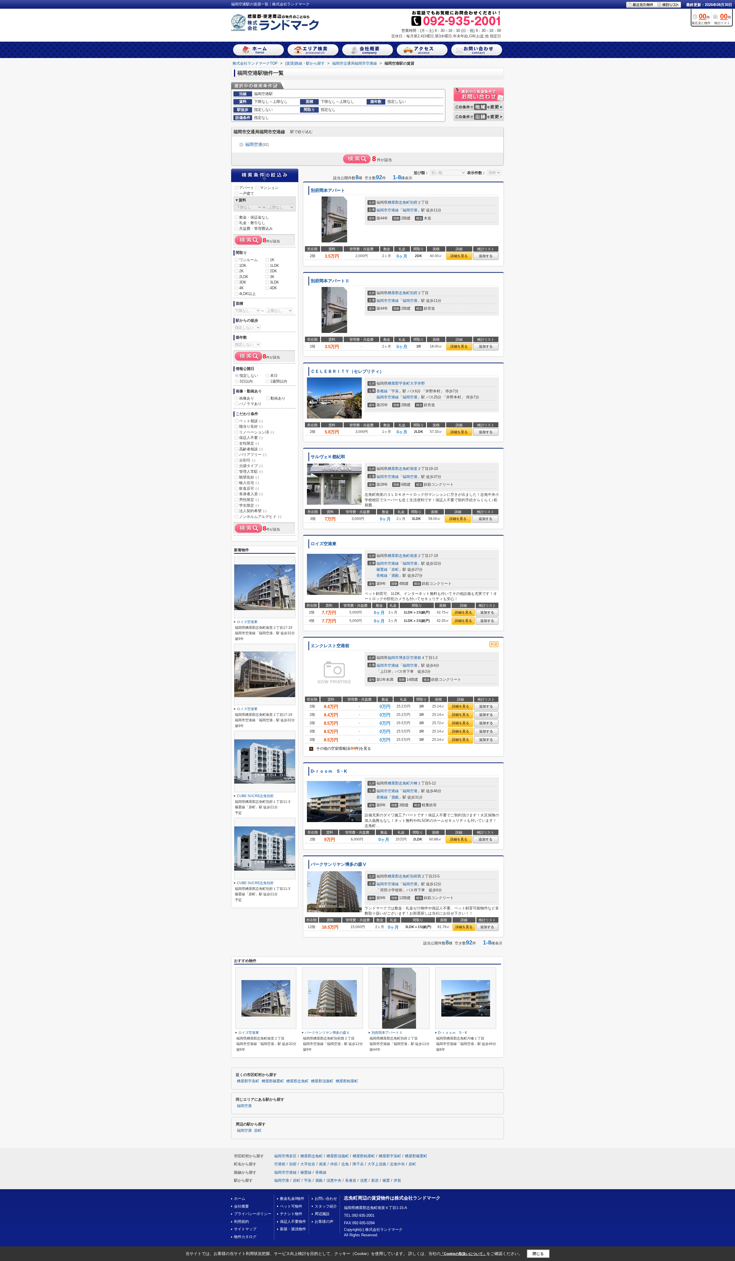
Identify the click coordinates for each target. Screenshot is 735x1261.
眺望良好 (249, 477)
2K (241, 271)
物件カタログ (245, 1237)
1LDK (274, 265)
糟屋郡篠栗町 (273, 1081)
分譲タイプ (251, 466)
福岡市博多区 (399, 657)
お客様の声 (324, 1221)
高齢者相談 (251, 449)
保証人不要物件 (293, 1221)
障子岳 (358, 1164)
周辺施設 (322, 1214)
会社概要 (241, 1206)
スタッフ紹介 (326, 1206)
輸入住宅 (249, 483)
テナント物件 (291, 1214)
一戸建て (246, 193)
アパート (246, 188)
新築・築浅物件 (293, 1229)
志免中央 (397, 1164)
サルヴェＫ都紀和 (328, 456)
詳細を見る (459, 256)
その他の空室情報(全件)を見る (340, 748)
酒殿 (395, 575)
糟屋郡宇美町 (399, 383)
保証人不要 (251, 437)
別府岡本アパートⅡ (330, 281)
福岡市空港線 (387, 210)
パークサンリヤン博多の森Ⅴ (339, 864)
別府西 (415, 876)
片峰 (413, 783)
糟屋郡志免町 (399, 202)
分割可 (247, 460)
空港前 (415, 657)
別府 (413, 202)
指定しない (248, 375)
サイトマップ (245, 1229)
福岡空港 (257, 144)
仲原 (334, 1164)
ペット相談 (251, 421)
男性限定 (249, 500)
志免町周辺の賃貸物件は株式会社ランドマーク (392, 1198)
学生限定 (249, 505)
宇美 (395, 391)
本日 (274, 375)
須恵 (364, 1180)
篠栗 (386, 1180)
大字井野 (417, 383)
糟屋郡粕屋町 (347, 1081)
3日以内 (246, 381)
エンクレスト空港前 (330, 645)
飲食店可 (249, 488)
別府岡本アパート (328, 190)
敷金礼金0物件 (292, 1198)
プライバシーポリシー (252, 1214)
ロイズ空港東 (323, 543)
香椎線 (382, 391)
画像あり (246, 398)
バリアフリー (252, 454)
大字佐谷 (307, 1164)
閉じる (538, 1254)
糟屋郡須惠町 (322, 1081)
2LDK (243, 277)
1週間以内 (278, 381)
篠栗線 (382, 569)
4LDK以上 (247, 294)
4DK (273, 288)
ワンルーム (248, 260)
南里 (413, 468)
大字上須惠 (377, 1164)
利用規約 (241, 1221)
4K (241, 288)
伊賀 (397, 1180)
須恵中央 (333, 1180)
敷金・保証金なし (254, 217)
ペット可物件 (291, 1206)
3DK (242, 282)
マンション (269, 188)
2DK (273, 271)
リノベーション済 (256, 432)
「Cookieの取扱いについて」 (463, 1254)
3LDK (274, 282)
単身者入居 (251, 494)
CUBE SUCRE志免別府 (255, 796)
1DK (242, 265)
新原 (375, 1180)
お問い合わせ (326, 1198)
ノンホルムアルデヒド (260, 516)
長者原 (350, 1180)
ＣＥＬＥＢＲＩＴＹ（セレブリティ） (347, 371)
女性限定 (249, 443)
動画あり (277, 398)
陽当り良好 (251, 426)
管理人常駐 (251, 471)
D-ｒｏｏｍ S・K (329, 771)
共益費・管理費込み (256, 228)
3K (272, 277)
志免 (345, 1164)
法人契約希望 (252, 511)
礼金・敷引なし (252, 223)
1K (272, 260)
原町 (395, 569)
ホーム (239, 1198)
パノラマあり (250, 404)
